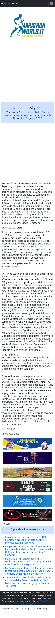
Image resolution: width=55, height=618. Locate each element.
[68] (27, 515)
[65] (27, 501)
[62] (27, 458)
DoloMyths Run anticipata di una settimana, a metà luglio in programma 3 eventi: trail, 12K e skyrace (28, 561)
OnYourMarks (46, 601)
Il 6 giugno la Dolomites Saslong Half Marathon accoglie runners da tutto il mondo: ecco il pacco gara (26, 539)
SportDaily (23, 604)
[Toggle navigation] (51, 3)
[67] (27, 472)
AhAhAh (33, 604)
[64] (27, 486)
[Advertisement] (27, 71)
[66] (27, 443)
